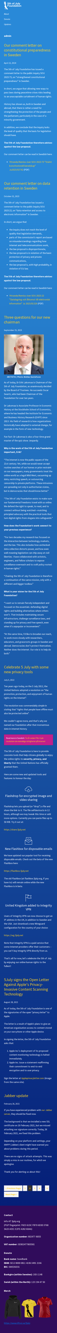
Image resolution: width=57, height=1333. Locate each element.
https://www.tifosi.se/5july (17, 1323)
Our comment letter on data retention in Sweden (27, 186)
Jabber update (16, 1095)
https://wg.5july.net (13, 935)
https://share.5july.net (15, 829)
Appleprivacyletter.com (32, 1078)
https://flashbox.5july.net (16, 870)
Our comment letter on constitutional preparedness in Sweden (27, 50)
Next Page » (11, 1195)
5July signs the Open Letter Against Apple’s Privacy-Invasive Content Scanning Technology (26, 987)
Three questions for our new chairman (27, 319)
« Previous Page (13, 1189)
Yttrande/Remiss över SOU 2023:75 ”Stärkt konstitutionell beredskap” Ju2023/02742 (30, 165)
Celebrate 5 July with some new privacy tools (26, 669)
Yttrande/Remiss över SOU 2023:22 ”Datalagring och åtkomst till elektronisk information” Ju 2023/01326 (29, 299)
